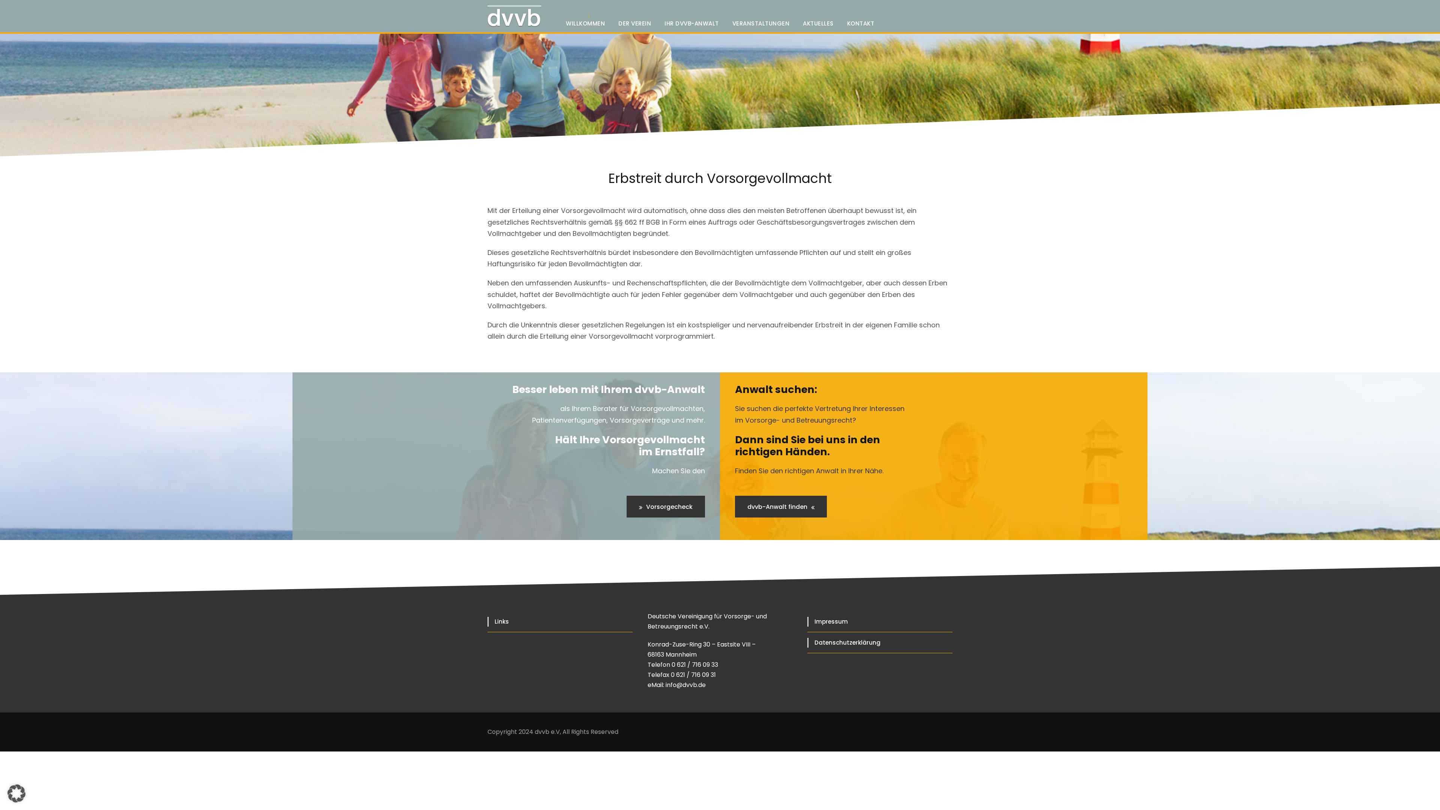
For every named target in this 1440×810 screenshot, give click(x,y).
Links (502, 622)
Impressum (831, 622)
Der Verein (634, 23)
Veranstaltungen (761, 23)
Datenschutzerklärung (847, 642)
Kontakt (860, 23)
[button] (16, 793)
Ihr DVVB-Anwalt (691, 23)
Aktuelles (818, 23)
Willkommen (585, 23)
